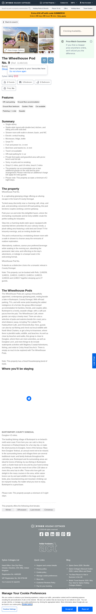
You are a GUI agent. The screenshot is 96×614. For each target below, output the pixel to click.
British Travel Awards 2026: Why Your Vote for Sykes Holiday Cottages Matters (81, 583)
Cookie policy (41, 572)
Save (44, 60)
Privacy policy (42, 569)
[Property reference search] (30, 8)
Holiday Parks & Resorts (40, 8)
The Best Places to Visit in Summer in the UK (78, 576)
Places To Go (56, 8)
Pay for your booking (44, 586)
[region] (48, 601)
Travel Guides (87, 8)
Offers (66, 8)
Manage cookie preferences (47, 576)
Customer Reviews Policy (46, 583)
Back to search (11, 22)
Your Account (86, 3)
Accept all (69, 609)
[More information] (91, 41)
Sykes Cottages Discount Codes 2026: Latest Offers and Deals (81, 570)
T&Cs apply (61, 16)
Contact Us (64, 3)
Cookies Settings (9, 609)
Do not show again (17, 71)
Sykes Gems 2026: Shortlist (79, 565)
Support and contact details (47, 565)
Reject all (85, 609)
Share (51, 60)
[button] (6, 40)
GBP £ (73, 3)
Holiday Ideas (75, 8)
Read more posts (75, 589)
